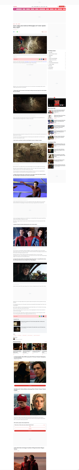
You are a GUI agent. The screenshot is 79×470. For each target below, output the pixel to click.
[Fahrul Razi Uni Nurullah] (14, 339)
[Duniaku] (15, 6)
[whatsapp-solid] (39, 59)
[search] (57, 6)
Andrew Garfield (33, 61)
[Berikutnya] (47, 346)
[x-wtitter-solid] (43, 59)
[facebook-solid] (41, 59)
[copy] (45, 59)
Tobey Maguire (26, 61)
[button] (30, 427)
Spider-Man (45, 61)
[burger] (65, 6)
